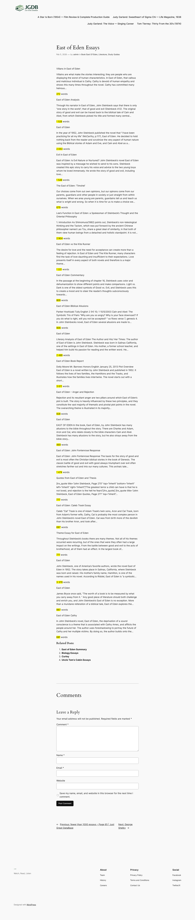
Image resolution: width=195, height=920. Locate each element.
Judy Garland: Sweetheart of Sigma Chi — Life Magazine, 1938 (147, 17)
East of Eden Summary (74, 649)
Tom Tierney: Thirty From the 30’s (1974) (159, 23)
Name (60, 755)
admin (76, 54)
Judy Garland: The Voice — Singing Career (110, 23)
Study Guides (114, 54)
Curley (65, 656)
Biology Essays (70, 653)
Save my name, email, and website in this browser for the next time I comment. (96, 795)
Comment (62, 724)
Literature (103, 54)
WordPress (31, 904)
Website (60, 780)
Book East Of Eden (89, 54)
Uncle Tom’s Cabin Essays (76, 660)
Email (60, 768)
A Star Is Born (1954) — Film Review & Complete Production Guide (74, 17)
